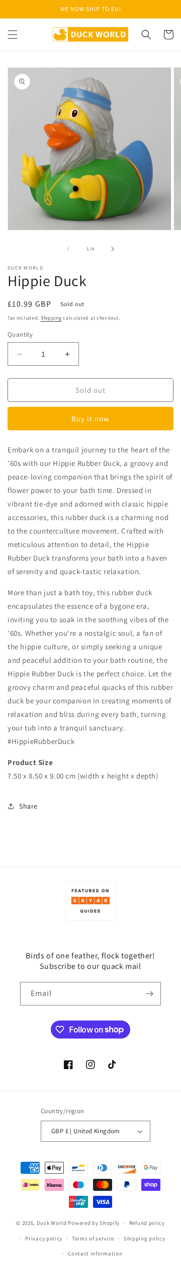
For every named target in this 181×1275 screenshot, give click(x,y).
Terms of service (93, 1238)
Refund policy (147, 1222)
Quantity (20, 334)
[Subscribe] (149, 993)
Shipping (51, 318)
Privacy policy (43, 1238)
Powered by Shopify (94, 1222)
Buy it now (90, 418)
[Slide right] (113, 249)
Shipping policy (144, 1238)
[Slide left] (68, 249)
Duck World (52, 1222)
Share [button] (28, 806)
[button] (13, 35)
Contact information (95, 1253)
